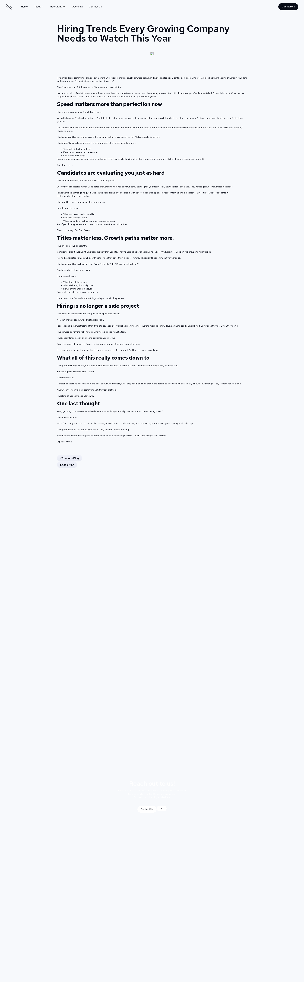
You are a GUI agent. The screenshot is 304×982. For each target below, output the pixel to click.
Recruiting (56, 6)
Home (24, 6)
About (37, 6)
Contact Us (95, 6)
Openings (77, 6)
